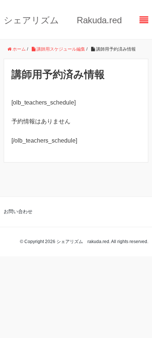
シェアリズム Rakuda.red (63, 20)
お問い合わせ (18, 211)
